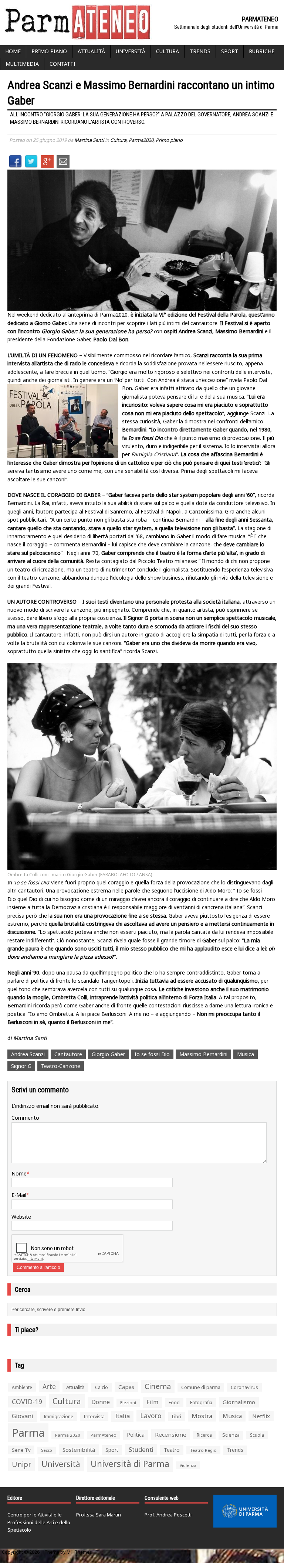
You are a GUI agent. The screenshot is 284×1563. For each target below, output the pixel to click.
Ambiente (22, 1387)
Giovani (22, 1416)
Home (13, 51)
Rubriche (261, 51)
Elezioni (128, 1402)
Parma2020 (141, 140)
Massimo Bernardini (203, 1054)
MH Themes (79, 1552)
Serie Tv (21, 1450)
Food (174, 1402)
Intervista (94, 1416)
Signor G (21, 1065)
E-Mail (18, 1194)
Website (21, 1216)
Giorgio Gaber (108, 1054)
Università (130, 51)
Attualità (91, 51)
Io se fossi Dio (152, 1054)
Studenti (141, 1449)
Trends (200, 51)
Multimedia (22, 63)
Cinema (158, 1386)
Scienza (231, 1435)
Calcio (101, 1387)
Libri (176, 1416)
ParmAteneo (103, 1435)
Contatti (62, 63)
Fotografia (201, 1402)
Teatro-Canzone (60, 1065)
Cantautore (68, 1054)
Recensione (170, 1434)
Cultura (167, 51)
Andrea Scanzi (28, 1054)
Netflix (261, 1416)
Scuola (257, 1435)
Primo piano (49, 51)
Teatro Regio (203, 1450)
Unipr (21, 1464)
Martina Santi (89, 140)
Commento (25, 1117)
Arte (49, 1386)
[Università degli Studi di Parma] (245, 1511)
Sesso (46, 1450)
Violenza (188, 1465)
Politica (136, 1434)
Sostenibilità (78, 1449)
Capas (126, 1386)
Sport (229, 51)
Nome (19, 1173)
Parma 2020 (67, 1435)
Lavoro (151, 1415)
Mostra (202, 1416)
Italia (122, 1416)
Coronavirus (244, 1387)
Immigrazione (58, 1416)
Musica (245, 1054)
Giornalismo (239, 1402)
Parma (28, 1432)
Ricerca (204, 1435)
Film (152, 1402)
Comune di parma (200, 1387)
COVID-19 (27, 1401)
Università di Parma (130, 1464)
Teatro (172, 1449)
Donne (100, 1402)
